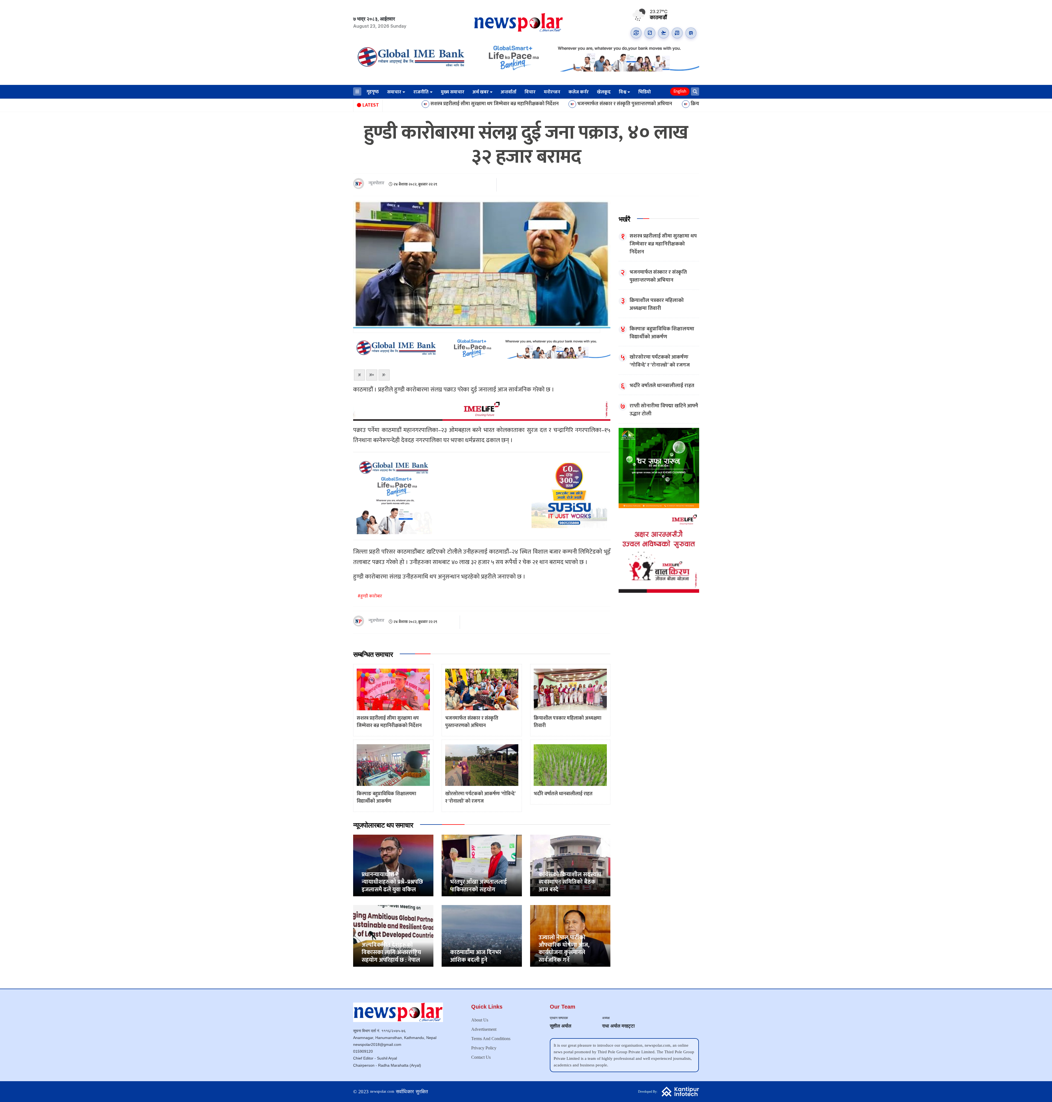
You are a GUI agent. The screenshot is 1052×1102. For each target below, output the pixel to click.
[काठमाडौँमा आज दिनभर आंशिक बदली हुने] (482, 935)
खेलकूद (604, 92)
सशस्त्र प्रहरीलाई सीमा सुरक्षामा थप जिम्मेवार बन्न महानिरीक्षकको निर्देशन (402, 104)
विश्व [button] (622, 92)
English (679, 91)
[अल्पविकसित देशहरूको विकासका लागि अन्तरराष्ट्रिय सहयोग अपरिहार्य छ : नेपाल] (393, 935)
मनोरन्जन (552, 92)
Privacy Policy (483, 1048)
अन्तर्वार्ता (508, 92)
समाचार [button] (394, 92)
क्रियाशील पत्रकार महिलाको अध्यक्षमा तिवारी (639, 104)
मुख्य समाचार (452, 92)
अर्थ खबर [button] (481, 92)
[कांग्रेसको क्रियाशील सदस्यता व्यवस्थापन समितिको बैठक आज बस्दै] (570, 865)
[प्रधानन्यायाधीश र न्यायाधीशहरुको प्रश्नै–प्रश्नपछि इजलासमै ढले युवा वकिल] (393, 865)
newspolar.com (382, 1091)
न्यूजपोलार (376, 183)
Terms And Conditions (490, 1038)
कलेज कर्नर (578, 92)
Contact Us (481, 1057)
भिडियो (644, 92)
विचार (530, 92)
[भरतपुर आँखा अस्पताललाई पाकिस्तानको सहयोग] (482, 865)
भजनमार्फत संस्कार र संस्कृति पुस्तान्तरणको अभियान (533, 104)
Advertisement (483, 1029)
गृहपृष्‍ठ (373, 92)
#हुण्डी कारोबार (370, 596)
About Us (479, 1020)
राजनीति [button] (420, 92)
